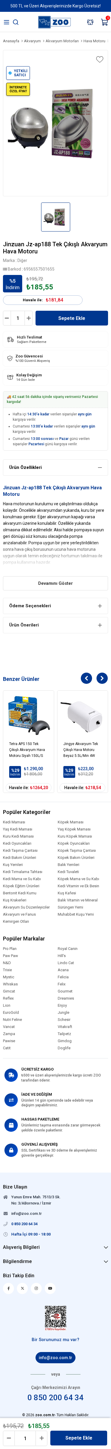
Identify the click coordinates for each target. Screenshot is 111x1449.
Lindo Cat (66, 963)
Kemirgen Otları (16, 921)
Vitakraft (65, 1027)
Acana (63, 970)
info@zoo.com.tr (55, 1357)
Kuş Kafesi (67, 893)
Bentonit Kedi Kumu (19, 893)
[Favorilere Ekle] (99, 59)
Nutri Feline (12, 1020)
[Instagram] (36, 1288)
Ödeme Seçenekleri (30, 605)
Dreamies (66, 998)
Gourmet (65, 991)
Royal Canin (68, 949)
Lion (6, 1005)
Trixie (7, 970)
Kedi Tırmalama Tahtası (22, 872)
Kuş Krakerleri (14, 900)
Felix (61, 984)
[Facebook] (8, 1288)
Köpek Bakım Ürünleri (76, 858)
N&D (7, 963)
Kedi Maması (14, 822)
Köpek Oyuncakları (74, 843)
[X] (22, 1288)
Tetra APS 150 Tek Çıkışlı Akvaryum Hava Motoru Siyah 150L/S (27, 750)
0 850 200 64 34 (55, 1397)
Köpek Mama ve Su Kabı (78, 879)
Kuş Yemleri (13, 865)
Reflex (8, 998)
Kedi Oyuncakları (17, 843)
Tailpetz (64, 1034)
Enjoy (62, 1005)
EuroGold (11, 1013)
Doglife (64, 1048)
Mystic (8, 977)
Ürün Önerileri (24, 625)
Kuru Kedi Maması (18, 836)
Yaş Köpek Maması (74, 829)
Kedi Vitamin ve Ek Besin (78, 886)
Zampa (9, 1034)
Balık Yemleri (68, 865)
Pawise (9, 1041)
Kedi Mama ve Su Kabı (22, 879)
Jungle (63, 1013)
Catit (7, 1048)
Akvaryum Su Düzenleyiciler (26, 907)
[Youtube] (50, 1288)
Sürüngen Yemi (70, 907)
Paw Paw (10, 956)
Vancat (9, 1027)
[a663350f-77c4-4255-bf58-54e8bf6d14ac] (55, 1318)
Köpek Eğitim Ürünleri (21, 886)
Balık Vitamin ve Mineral (78, 900)
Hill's (62, 956)
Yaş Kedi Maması (17, 829)
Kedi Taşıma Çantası (20, 851)
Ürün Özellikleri (25, 467)
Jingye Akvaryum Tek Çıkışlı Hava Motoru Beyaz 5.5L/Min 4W (80, 750)
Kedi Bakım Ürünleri (19, 858)
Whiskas (10, 984)
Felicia (63, 977)
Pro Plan (10, 949)
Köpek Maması (70, 822)
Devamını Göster (55, 583)
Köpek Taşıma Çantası (77, 851)
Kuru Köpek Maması (75, 836)
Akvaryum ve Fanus (19, 914)
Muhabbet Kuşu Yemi (76, 914)
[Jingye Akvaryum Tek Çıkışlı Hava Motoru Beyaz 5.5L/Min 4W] (83, 716)
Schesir (64, 1020)
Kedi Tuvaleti (68, 872)
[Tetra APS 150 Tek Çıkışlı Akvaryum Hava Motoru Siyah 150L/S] (28, 716)
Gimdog (65, 1041)
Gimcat (9, 991)
